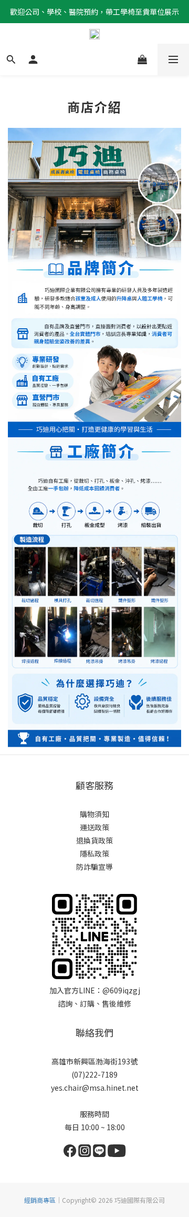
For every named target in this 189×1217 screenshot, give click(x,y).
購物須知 (94, 814)
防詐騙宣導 (94, 866)
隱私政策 (94, 853)
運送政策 (94, 827)
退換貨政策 (94, 840)
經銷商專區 (40, 1199)
